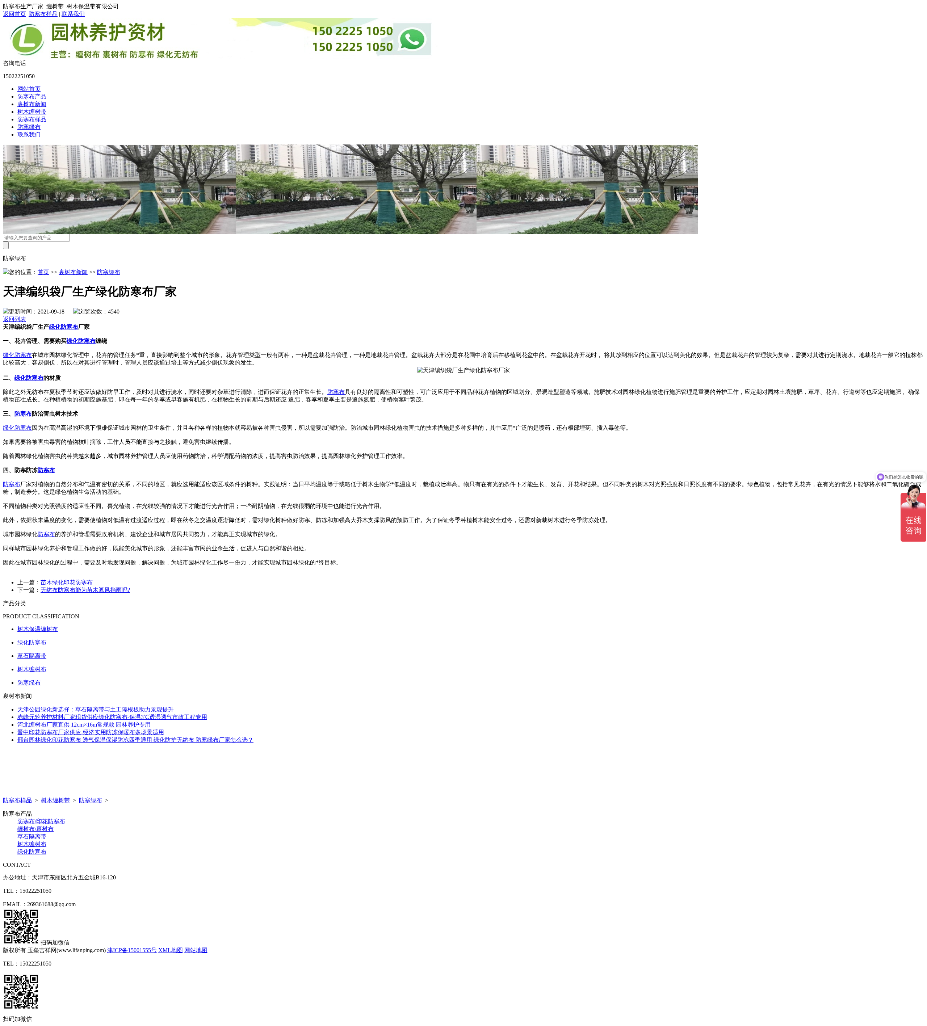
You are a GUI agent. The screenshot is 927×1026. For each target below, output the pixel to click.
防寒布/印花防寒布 (41, 821)
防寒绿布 (29, 127)
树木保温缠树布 (37, 629)
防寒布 (336, 392)
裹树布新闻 (31, 104)
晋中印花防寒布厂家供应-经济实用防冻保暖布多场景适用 (90, 732)
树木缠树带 (31, 112)
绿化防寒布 (63, 327)
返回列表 (14, 319)
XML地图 (170, 950)
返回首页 (14, 14)
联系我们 (73, 14)
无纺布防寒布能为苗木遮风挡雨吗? (85, 590)
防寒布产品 (31, 96)
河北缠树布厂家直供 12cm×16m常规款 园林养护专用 (84, 725)
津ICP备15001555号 (132, 950)
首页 (43, 272)
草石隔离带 (31, 656)
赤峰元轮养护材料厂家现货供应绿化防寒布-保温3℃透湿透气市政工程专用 (112, 717)
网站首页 (29, 89)
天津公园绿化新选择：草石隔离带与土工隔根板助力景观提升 (95, 709)
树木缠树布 (31, 669)
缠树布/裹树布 (35, 829)
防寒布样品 (43, 14)
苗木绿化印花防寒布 (67, 582)
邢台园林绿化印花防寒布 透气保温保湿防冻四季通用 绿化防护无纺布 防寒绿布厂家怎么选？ (135, 740)
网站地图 (195, 950)
